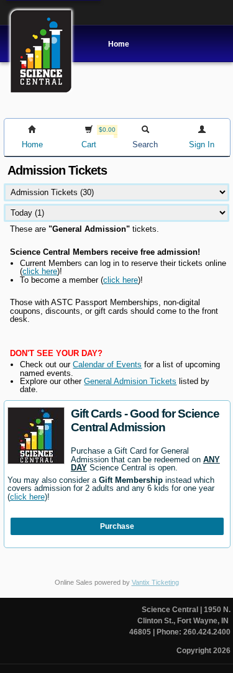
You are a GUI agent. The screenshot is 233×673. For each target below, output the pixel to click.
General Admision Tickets (130, 381)
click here (39, 271)
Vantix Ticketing (155, 582)
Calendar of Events (107, 364)
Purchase (117, 526)
